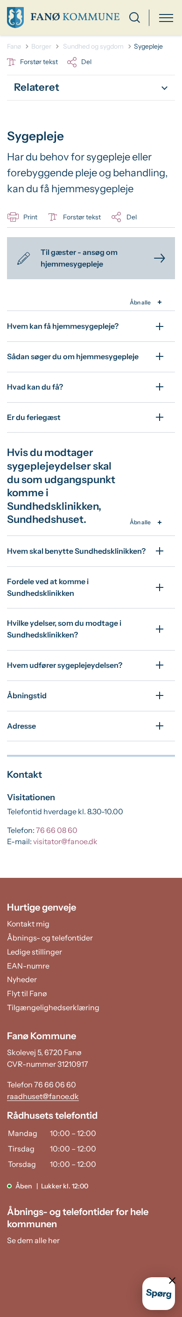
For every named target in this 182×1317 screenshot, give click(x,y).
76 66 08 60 (56, 830)
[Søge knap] (134, 17)
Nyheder (22, 979)
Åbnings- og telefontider (50, 937)
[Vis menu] (166, 17)
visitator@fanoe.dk (65, 841)
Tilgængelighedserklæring (53, 1007)
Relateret (36, 87)
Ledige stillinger (34, 951)
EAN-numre (28, 965)
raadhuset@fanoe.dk (43, 1096)
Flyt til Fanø (27, 993)
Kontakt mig (28, 923)
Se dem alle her (33, 1240)
